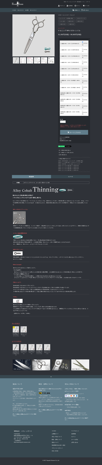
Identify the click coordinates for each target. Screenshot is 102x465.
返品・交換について (22, 414)
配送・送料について (48, 409)
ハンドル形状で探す (66, 162)
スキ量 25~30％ (80, 21)
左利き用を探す (65, 160)
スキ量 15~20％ (62, 24)
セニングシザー (61, 28)
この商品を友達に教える (65, 150)
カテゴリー (21, 10)
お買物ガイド (77, 10)
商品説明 (31, 176)
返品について (63, 139)
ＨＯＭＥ (14, 10)
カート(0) (87, 5)
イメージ (70, 176)
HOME (59, 160)
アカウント (62, 5)
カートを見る (74, 439)
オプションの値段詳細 (64, 137)
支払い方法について (57, 436)
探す (28, 10)
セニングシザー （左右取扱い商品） (66, 18)
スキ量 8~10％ (71, 24)
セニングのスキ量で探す (67, 165)
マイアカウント (75, 431)
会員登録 (70, 5)
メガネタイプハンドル (81, 18)
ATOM (56, 451)
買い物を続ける (63, 154)
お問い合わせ (86, 10)
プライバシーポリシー (57, 448)
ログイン (78, 5)
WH (81, 162)
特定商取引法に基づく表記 (65, 140)
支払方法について (73, 418)
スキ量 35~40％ (71, 21)
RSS (53, 451)
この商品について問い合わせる (66, 152)
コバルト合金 (62, 21)
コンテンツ (34, 10)
